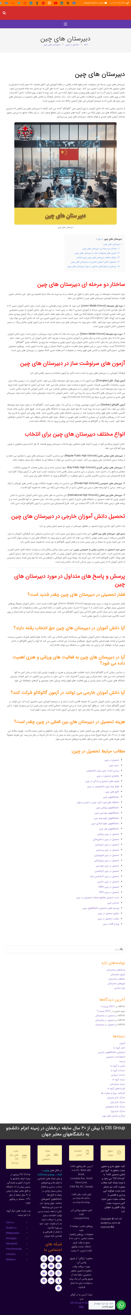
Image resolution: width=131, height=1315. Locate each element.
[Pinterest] (43, 3)
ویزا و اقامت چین (111, 924)
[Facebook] (74, 3)
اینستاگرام (42, 1174)
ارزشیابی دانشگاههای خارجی (111, 1052)
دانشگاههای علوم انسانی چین (105, 823)
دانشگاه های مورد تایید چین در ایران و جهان (98, 802)
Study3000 (11, 1228)
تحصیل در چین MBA (109, 887)
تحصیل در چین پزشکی (108, 834)
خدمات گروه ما (118, 1070)
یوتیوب (45, 1170)
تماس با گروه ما (117, 1066)
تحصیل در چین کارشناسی (107, 871)
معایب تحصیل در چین (108, 918)
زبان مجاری (119, 988)
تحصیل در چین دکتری (108, 881)
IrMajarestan (12, 1233)
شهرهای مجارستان (116, 983)
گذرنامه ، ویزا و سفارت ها (113, 1093)
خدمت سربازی (118, 1075)
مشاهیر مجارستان (116, 979)
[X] (68, 3)
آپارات (59, 1174)
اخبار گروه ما (119, 1048)
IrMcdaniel (11, 1244)
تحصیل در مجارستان (105, 1015)
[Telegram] (31, 3)
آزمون (122, 1043)
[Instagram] (49, 3)
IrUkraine (10, 1254)
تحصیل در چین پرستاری (107, 850)
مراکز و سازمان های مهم (114, 1116)
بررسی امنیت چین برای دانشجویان (102, 770)
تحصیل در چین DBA (109, 892)
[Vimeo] (19, 3)
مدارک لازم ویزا (118, 1111)
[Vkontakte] (6, 3)
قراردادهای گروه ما (116, 1088)
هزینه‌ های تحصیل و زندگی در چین (102, 781)
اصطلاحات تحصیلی (115, 1057)
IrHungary (11, 1238)
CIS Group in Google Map (81, 1305)
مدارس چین (113, 903)
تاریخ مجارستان (118, 974)
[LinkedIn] (62, 3)
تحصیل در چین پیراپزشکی (106, 860)
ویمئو (51, 1174)
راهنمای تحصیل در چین (107, 776)
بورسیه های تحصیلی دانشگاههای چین (101, 908)
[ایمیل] (58, 1258)
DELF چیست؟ (108, 1006)
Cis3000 (10, 1222)
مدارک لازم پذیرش (116, 1097)
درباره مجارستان (117, 1084)
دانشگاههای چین (111, 797)
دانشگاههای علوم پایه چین (106, 818)
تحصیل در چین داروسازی (107, 844)
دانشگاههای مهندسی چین (106, 813)
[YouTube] (56, 3)
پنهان (99, 239)
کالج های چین (112, 792)
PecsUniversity (14, 1249)
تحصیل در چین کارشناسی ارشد (104, 876)
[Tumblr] (37, 3)
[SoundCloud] (13, 3)
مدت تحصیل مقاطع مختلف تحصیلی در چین (97, 897)
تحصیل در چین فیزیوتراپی (106, 855)
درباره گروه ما (118, 1079)
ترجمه (122, 1061)
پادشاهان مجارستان (116, 970)
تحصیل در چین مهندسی (107, 866)
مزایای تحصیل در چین (108, 913)
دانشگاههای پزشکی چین (107, 807)
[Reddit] (25, 3)
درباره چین (114, 765)
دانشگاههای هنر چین (109, 829)
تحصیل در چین (111, 760)
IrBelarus (11, 1259)
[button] (4, 13)
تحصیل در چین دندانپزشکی (106, 839)
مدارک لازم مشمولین (115, 1106)
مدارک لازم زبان (117, 1102)
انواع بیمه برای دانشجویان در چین (103, 786)
